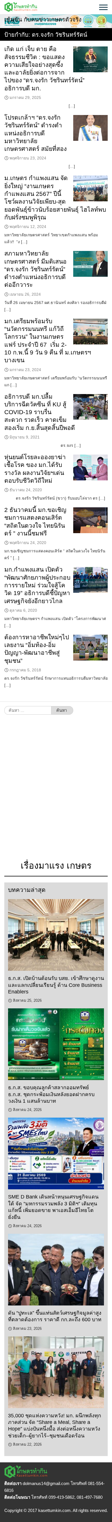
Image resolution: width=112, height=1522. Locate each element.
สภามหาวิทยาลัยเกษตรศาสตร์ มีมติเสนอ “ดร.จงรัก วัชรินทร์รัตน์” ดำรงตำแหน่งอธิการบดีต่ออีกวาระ (35, 269)
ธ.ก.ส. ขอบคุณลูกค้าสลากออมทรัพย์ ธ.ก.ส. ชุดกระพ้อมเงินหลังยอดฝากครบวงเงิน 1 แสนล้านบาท (51, 1094)
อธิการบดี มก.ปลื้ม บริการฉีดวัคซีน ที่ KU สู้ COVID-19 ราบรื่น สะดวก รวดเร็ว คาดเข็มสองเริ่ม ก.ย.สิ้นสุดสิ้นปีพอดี (39, 412)
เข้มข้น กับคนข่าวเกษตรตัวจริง (43, 19)
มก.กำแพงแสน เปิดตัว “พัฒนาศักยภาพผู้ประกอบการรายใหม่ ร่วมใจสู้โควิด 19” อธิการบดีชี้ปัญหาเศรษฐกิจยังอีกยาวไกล (37, 585)
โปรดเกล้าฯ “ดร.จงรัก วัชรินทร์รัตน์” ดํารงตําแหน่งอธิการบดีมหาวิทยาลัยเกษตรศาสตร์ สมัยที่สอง (35, 133)
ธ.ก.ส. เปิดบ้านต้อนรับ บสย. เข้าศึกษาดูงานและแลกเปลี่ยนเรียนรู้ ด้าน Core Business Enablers (56, 985)
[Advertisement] (56, 791)
